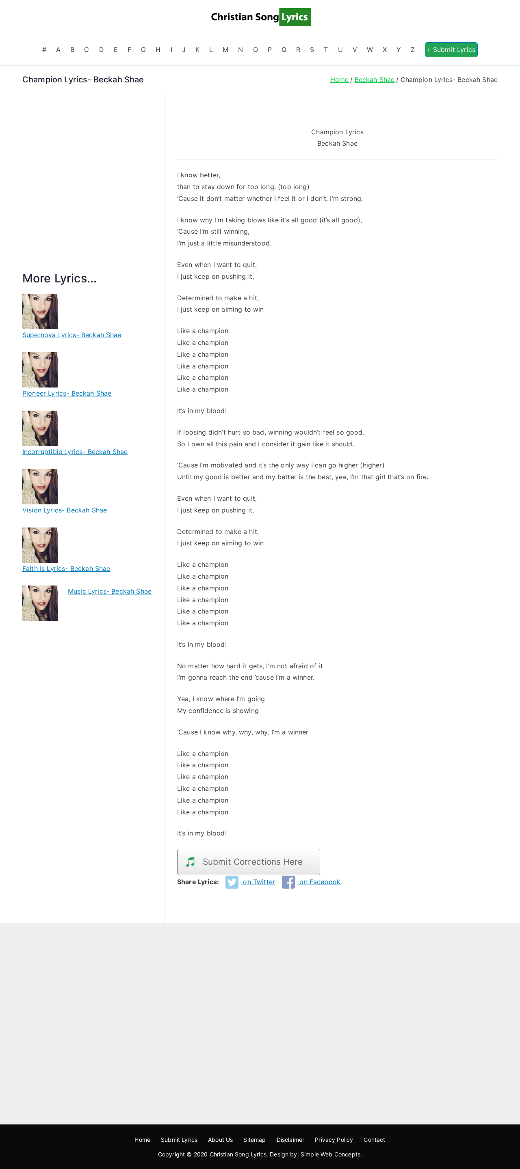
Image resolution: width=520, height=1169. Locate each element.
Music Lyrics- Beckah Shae (110, 591)
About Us (220, 1139)
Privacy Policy (334, 1139)
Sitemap (254, 1139)
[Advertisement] (87, 192)
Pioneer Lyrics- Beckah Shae (66, 393)
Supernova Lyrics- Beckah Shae (71, 335)
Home (142, 1139)
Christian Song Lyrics (238, 1154)
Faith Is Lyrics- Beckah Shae (66, 568)
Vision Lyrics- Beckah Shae (64, 510)
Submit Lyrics (179, 1139)
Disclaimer (291, 1139)
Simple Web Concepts (330, 1154)
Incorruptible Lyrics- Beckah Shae (75, 452)
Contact (374, 1139)
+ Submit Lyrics (451, 49)
